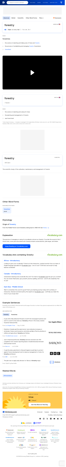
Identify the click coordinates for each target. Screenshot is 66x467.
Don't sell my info (32, 453)
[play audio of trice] (30, 400)
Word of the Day (33, 394)
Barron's (8, 346)
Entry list (39, 412)
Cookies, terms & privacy (55, 415)
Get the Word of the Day (39, 404)
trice (31, 397)
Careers (46, 412)
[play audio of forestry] (5, 30)
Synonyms (58, 18)
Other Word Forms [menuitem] (31, 18)
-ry (48, 227)
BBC (7, 357)
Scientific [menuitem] (21, 18)
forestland (8, 49)
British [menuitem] (13, 18)
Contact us (54, 412)
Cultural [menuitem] (45, 2)
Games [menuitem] (39, 2)
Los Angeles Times (10, 325)
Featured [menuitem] (32, 2)
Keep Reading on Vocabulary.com (16, 246)
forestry (13, 224)
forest (45, 227)
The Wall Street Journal (11, 336)
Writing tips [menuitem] (53, 2)
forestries (6, 39)
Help (60, 412)
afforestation (8, 375)
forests (37, 43)
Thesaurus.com (61, 3)
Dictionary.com (4, 2)
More (40, 18)
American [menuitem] (6, 18)
